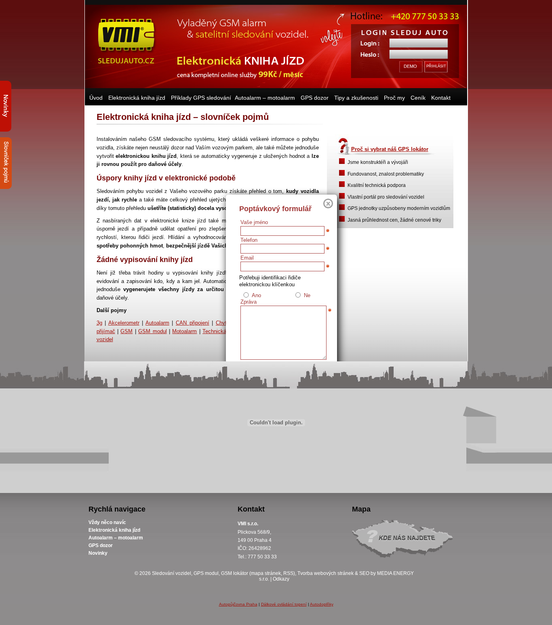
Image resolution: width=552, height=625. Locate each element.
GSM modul (152, 331)
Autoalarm (157, 323)
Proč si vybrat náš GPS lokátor (389, 149)
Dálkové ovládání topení (284, 604)
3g (99, 323)
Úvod (96, 97)
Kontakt (441, 97)
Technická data (220, 331)
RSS (288, 573)
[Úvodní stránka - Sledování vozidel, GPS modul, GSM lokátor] (126, 40)
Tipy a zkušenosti (356, 97)
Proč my (394, 97)
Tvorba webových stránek (325, 573)
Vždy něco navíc (107, 522)
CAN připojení (192, 323)
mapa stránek (266, 573)
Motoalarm (184, 331)
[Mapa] (406, 542)
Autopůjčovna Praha (238, 604)
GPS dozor (315, 97)
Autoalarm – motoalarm (265, 97)
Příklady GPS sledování (201, 97)
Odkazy (281, 579)
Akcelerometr (123, 323)
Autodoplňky (321, 604)
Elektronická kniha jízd (136, 97)
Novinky (97, 553)
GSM (126, 331)
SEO (364, 573)
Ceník (418, 97)
